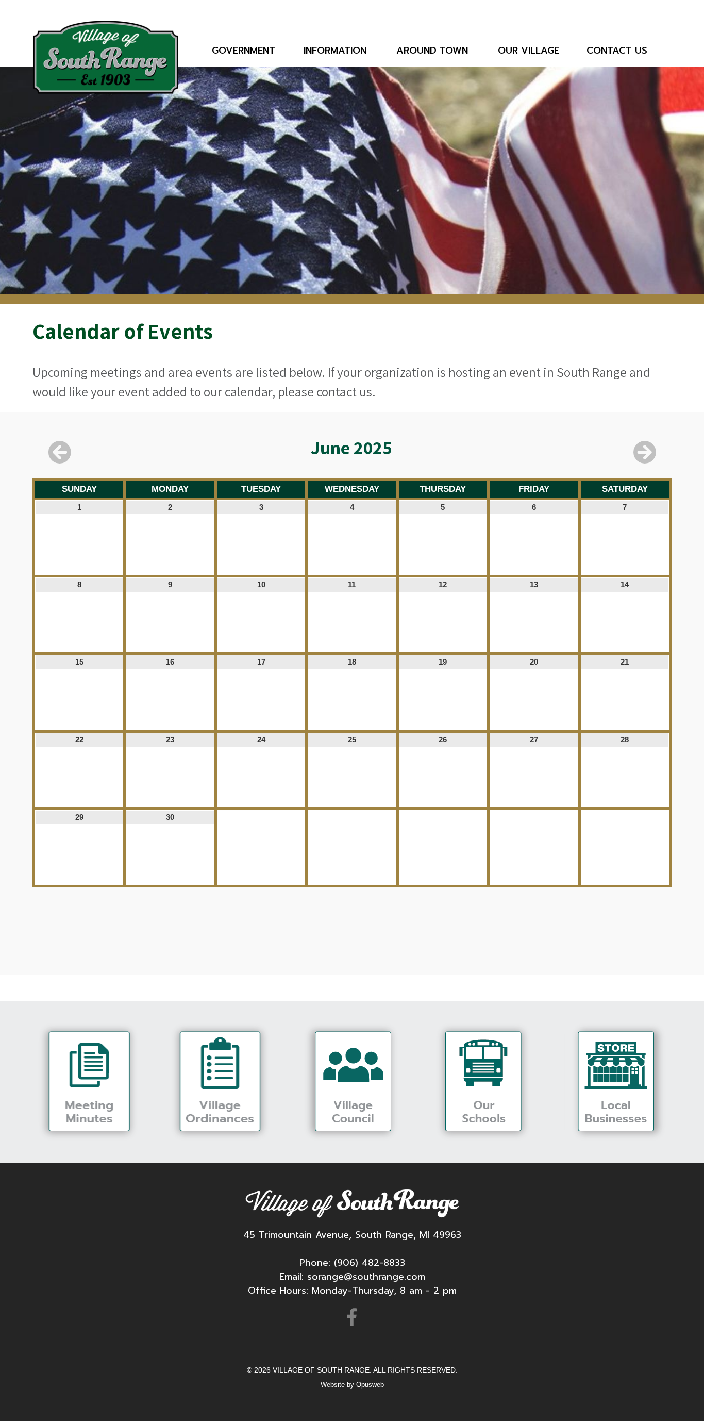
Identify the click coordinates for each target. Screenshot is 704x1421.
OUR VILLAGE (528, 50)
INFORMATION (335, 50)
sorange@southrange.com (366, 1276)
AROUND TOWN (432, 50)
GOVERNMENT (243, 50)
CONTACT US (616, 50)
